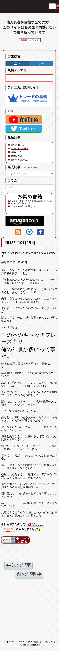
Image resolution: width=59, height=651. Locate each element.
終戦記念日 (16, 156)
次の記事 (21, 565)
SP (42, 63)
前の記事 (27, 574)
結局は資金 (16, 152)
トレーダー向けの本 (21, 203)
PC (19, 63)
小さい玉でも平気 (19, 148)
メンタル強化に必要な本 (23, 206)
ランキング (26, 253)
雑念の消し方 (17, 144)
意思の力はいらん (19, 159)
